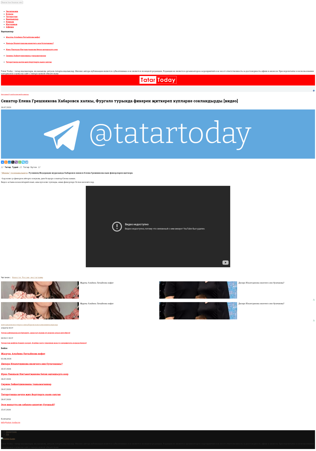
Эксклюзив (12, 11)
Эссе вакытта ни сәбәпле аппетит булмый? (28, 404)
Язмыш (10, 21)
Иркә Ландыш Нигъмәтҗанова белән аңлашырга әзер (32, 49)
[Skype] (23, 162)
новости (15, 324)
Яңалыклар (12, 19)
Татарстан (12, 16)
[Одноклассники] (5, 162)
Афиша (10, 27)
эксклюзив (41, 324)
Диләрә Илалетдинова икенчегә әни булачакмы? (30, 43)
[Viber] (16, 162)
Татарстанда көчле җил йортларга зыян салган (29, 62)
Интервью (11, 24)
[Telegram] (26, 162)
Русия (11, 94)
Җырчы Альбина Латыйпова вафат (23, 37)
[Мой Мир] (9, 162)
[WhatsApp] (19, 162)
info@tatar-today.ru (10, 422)
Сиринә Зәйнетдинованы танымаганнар (26, 55)
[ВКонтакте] (2, 162)
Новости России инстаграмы (27, 277)
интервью (6, 324)
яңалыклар (52, 324)
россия (22, 324)
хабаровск (31, 324)
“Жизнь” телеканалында (14, 173)
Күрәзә (9, 14)
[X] (12, 162)
